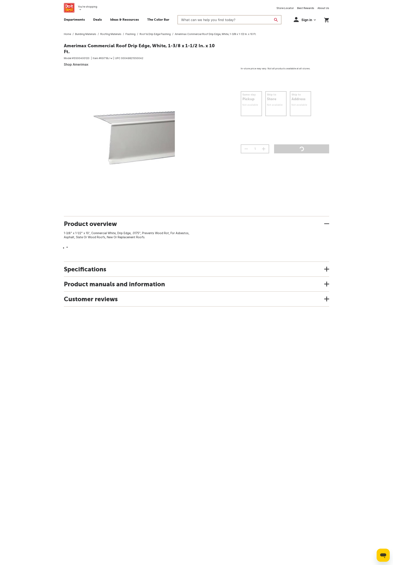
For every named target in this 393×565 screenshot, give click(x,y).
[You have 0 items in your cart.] (326, 19)
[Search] (276, 20)
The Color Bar (158, 19)
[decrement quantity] (246, 149)
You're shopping (87, 6)
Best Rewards (305, 8)
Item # (101, 58)
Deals (97, 19)
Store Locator (285, 8)
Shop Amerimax (76, 64)
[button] (305, 19)
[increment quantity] (264, 149)
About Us (323, 8)
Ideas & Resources (124, 19)
